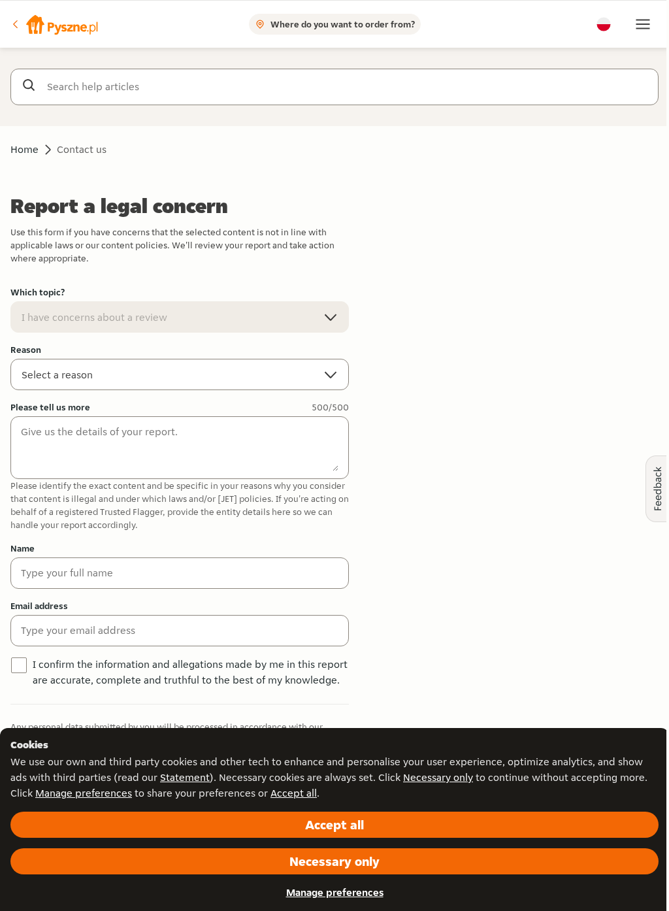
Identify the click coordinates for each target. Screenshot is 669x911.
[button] (54, 24)
